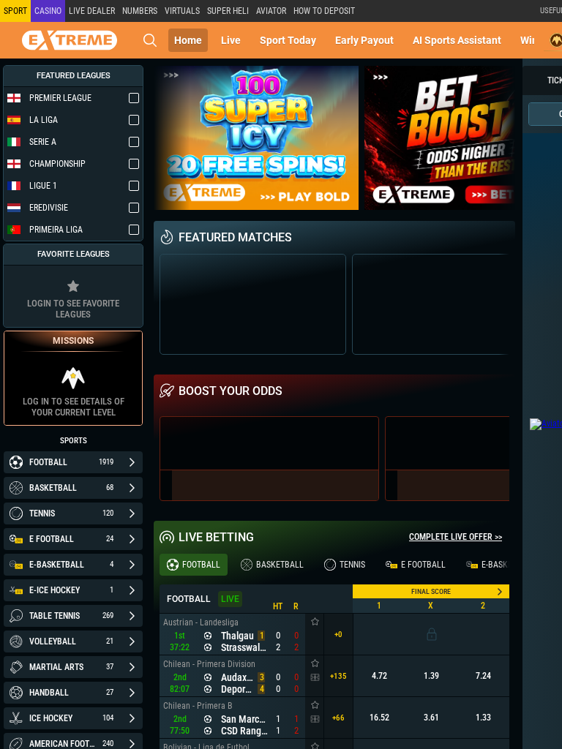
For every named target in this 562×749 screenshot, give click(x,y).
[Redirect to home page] (69, 40)
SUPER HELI (228, 11)
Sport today (288, 40)
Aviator (271, 11)
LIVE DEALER (92, 11)
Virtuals (182, 11)
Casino (47, 11)
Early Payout (364, 40)
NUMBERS (139, 11)
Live (231, 40)
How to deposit (324, 11)
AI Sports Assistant (457, 40)
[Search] (150, 40)
